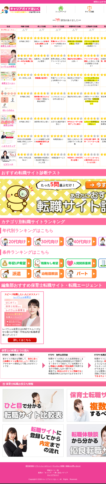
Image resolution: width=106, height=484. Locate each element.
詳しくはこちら (22, 340)
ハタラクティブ (8, 146)
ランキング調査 (58, 466)
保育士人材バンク (8, 46)
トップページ (60, 12)
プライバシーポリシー (43, 466)
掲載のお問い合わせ (73, 466)
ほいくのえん (8, 110)
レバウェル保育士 (8, 66)
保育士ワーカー (8, 83)
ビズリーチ (8, 164)
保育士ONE (8, 125)
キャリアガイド (53, 475)
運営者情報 (30, 466)
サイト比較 (89, 12)
